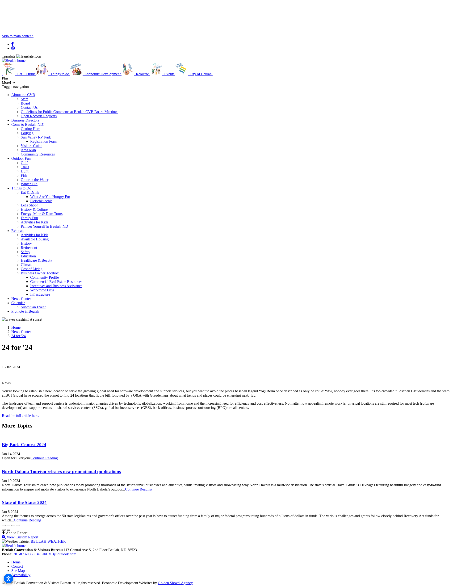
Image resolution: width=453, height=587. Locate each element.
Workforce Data (42, 290)
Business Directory (25, 120)
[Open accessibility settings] (8, 578)
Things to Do (21, 188)
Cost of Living (31, 269)
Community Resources (38, 154)
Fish (24, 175)
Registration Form (43, 141)
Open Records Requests (39, 116)
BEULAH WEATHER (48, 541)
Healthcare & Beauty (36, 260)
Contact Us (29, 107)
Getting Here (30, 129)
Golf (24, 163)
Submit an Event (33, 307)
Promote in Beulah (25, 311)
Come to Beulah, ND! (27, 124)
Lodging (27, 133)
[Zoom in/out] (18, 525)
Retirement (29, 248)
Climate (26, 265)
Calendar (18, 303)
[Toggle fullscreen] (13, 525)
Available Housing (35, 239)
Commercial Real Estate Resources (56, 282)
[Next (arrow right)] (8, 530)
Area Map (28, 150)
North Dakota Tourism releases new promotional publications (61, 471)
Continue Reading (44, 458)
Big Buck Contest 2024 (24, 444)
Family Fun (29, 218)
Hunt (24, 171)
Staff (24, 99)
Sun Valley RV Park (36, 137)
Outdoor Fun (21, 158)
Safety (25, 252)
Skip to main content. (18, 36)
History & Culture (34, 209)
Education (28, 256)
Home (16, 562)
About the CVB (23, 95)
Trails (25, 167)
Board (25, 103)
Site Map (18, 571)
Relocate (17, 231)
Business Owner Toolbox (40, 273)
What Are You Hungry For (50, 197)
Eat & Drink (30, 192)
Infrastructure (40, 294)
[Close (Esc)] (4, 525)
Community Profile (44, 277)
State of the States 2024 (24, 502)
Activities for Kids (34, 222)
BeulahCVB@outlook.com (55, 554)
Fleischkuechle (41, 201)
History (26, 243)
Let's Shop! (29, 205)
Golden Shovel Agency (175, 583)
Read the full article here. (20, 416)
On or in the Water (34, 180)
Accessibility (20, 575)
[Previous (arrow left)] (4, 530)
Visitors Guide (31, 146)
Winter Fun (29, 184)
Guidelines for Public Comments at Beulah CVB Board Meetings (69, 112)
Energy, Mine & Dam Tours (42, 214)
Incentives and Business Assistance (56, 286)
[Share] (8, 525)
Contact (17, 566)
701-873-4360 (24, 554)
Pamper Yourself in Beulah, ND (44, 226)
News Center (21, 299)
